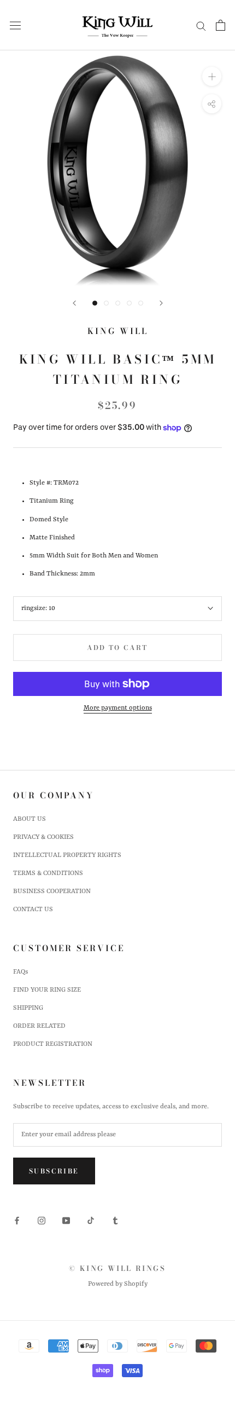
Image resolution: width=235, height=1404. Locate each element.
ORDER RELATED (39, 1026)
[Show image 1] (94, 303)
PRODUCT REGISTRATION (52, 1044)
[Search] (201, 25)
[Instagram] (41, 1220)
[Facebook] (17, 1220)
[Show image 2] (106, 303)
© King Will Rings (117, 1268)
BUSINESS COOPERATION (52, 891)
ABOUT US (29, 819)
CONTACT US (33, 909)
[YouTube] (66, 1220)
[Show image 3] (117, 303)
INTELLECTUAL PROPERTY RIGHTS (67, 855)
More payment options (118, 708)
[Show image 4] (129, 303)
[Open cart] (220, 25)
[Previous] (74, 303)
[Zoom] (211, 76)
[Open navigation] (15, 25)
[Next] (161, 303)
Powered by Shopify (118, 1284)
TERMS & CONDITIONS (48, 873)
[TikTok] (91, 1220)
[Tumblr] (115, 1220)
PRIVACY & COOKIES (43, 837)
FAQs (20, 972)
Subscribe (54, 1171)
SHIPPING (28, 1008)
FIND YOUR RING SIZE (47, 990)
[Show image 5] (140, 303)
